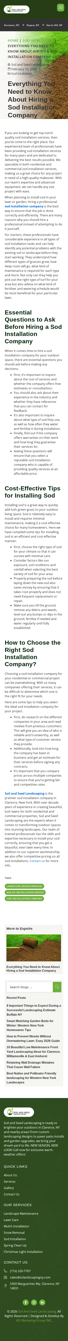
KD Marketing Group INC (33, 1320)
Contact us (37, 861)
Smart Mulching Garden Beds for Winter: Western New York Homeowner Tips (30, 1025)
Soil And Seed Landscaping (37, 1311)
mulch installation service (25, 892)
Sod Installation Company (24, 898)
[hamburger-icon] (60, 7)
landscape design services (24, 886)
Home (13, 40)
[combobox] (30, 987)
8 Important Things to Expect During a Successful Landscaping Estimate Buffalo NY (34, 1010)
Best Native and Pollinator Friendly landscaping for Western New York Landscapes (31, 1078)
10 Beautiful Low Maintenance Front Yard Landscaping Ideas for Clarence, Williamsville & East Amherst (33, 1052)
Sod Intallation (37, 40)
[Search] (57, 987)
